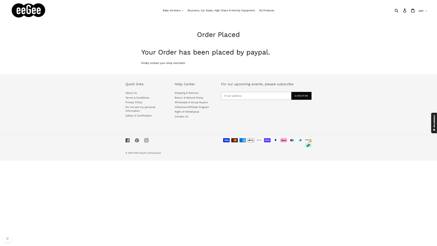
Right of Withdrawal (187, 111)
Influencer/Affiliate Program (192, 107)
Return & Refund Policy (189, 97)
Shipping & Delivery (187, 92)
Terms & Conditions (137, 97)
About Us (131, 92)
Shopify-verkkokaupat (150, 153)
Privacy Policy (133, 102)
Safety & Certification (138, 115)
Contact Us (181, 116)
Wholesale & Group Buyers (191, 102)
